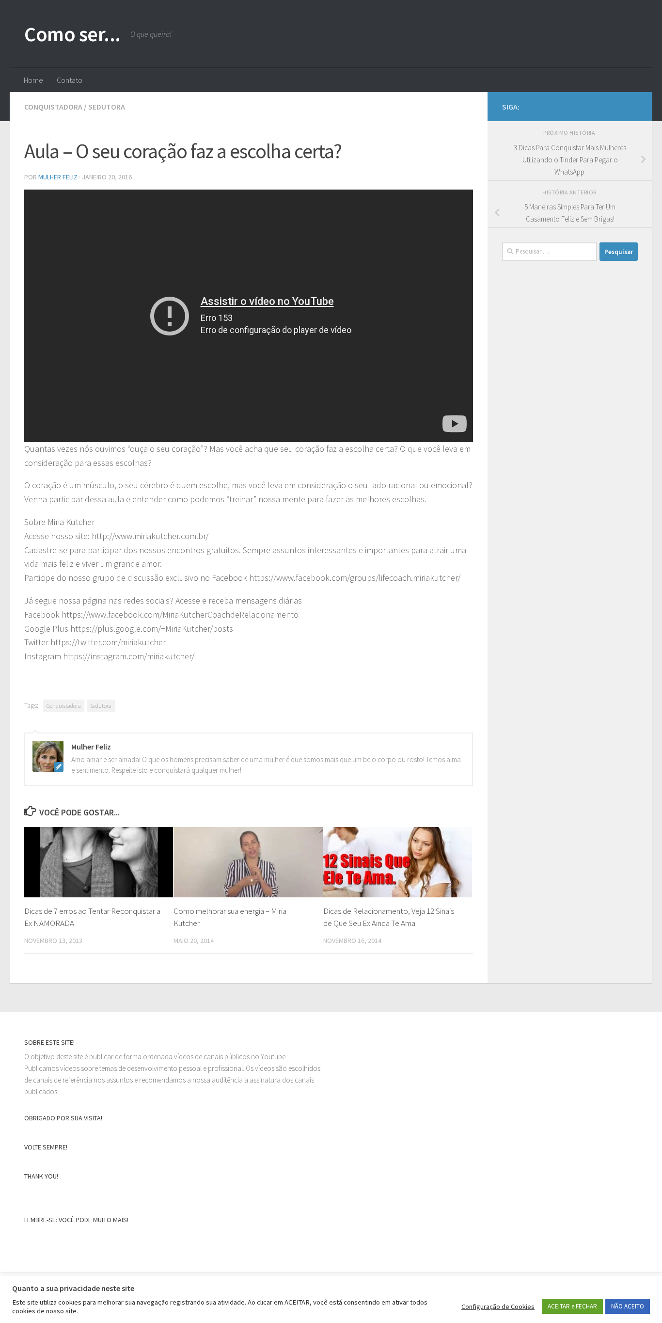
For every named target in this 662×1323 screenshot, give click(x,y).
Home (33, 80)
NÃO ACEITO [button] (627, 1306)
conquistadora (53, 107)
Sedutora (100, 705)
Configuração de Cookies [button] (498, 1306)
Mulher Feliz (58, 177)
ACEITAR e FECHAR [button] (572, 1306)
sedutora (106, 107)
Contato (69, 80)
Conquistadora (64, 705)
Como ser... (72, 34)
